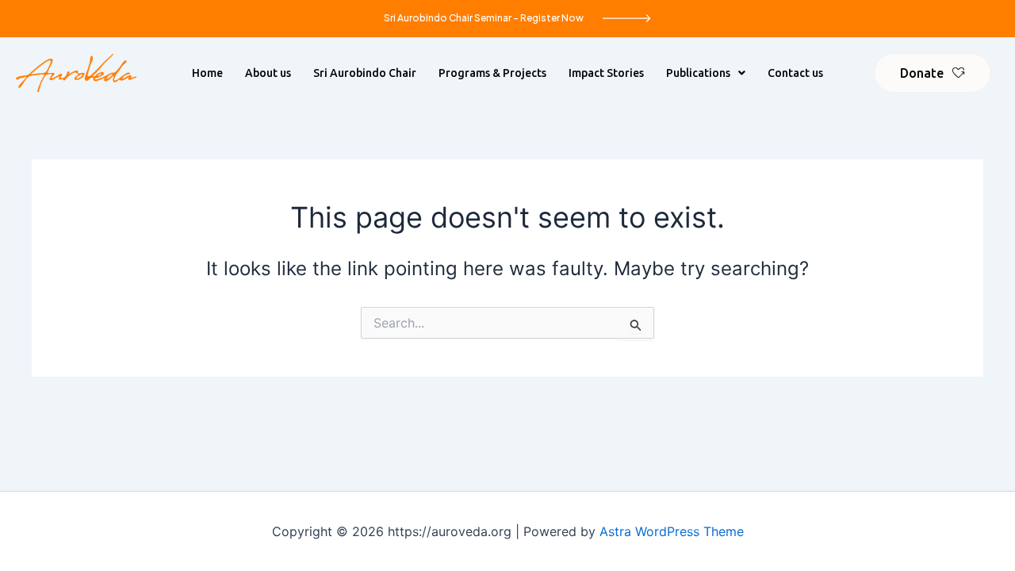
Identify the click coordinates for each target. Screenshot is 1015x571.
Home (207, 73)
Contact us (795, 73)
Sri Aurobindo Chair (364, 73)
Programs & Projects (492, 73)
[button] (705, 73)
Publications (698, 73)
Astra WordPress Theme (671, 531)
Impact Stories (606, 73)
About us (268, 73)
